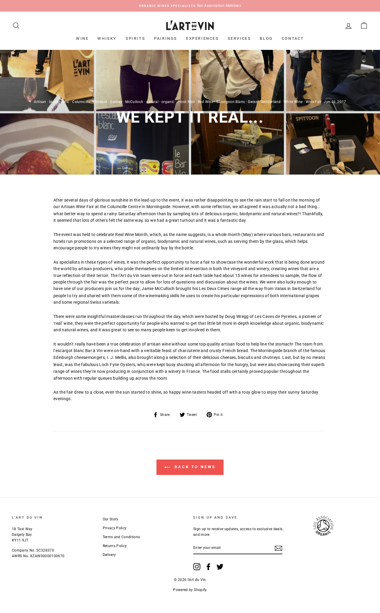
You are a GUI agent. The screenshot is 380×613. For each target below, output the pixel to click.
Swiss (253, 102)
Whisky (107, 38)
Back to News (194, 467)
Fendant (100, 102)
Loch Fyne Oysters (117, 364)
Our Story (110, 519)
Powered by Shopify (190, 590)
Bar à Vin (94, 350)
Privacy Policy (115, 528)
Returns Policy (115, 546)
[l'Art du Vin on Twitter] (220, 566)
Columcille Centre (124, 206)
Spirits (135, 38)
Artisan (40, 102)
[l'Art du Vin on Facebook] (208, 566)
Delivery (109, 555)
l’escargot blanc (68, 350)
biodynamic (59, 102)
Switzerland (271, 102)
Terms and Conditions (121, 537)
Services (239, 38)
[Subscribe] (278, 548)
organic (168, 102)
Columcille (81, 102)
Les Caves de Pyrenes (276, 316)
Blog (266, 38)
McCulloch (134, 102)
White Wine (293, 102)
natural (152, 102)
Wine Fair (314, 102)
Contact (293, 38)
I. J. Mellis (116, 357)
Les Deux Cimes (214, 288)
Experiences (202, 38)
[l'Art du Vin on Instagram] (196, 566)
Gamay (116, 102)
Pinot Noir (186, 102)
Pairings (165, 38)
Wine (82, 38)
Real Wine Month (131, 234)
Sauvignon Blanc (230, 102)
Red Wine (205, 102)
